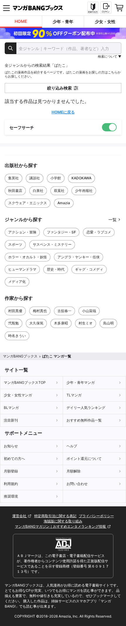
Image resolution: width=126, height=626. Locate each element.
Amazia (63, 203)
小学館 (55, 178)
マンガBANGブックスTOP (25, 382)
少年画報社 (84, 190)
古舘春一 (64, 311)
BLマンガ (11, 407)
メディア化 (17, 281)
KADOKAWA (81, 178)
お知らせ (11, 446)
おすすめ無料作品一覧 (84, 420)
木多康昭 (61, 323)
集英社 (13, 178)
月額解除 (74, 471)
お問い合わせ (77, 483)
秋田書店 (15, 190)
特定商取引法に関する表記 (55, 516)
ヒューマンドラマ (22, 269)
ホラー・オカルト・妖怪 (27, 257)
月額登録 (11, 471)
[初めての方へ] (93, 8)
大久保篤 (36, 323)
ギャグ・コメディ (89, 269)
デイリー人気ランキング (86, 407)
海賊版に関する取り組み (63, 521)
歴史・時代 (55, 269)
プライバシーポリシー (96, 516)
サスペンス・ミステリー (52, 244)
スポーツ (15, 244)
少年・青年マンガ (81, 382)
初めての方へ (14, 458)
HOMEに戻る (63, 112)
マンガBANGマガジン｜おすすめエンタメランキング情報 (61, 526)
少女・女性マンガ (18, 395)
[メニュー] (6, 7)
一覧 (112, 219)
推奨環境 (11, 496)
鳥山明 (108, 323)
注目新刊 (11, 420)
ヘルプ (72, 446)
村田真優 (15, 311)
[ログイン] (106, 7)
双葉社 (59, 190)
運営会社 (19, 516)
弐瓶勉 (13, 323)
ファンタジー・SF (61, 232)
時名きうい (17, 335)
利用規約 (11, 483)
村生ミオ (86, 323)
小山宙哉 (89, 311)
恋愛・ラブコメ (98, 232)
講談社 (34, 178)
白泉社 (38, 190)
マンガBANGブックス (20, 356)
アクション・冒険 (22, 232)
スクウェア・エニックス (27, 203)
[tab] (21, 22)
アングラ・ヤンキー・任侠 (78, 257)
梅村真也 (40, 311)
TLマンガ (74, 395)
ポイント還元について (84, 458)
